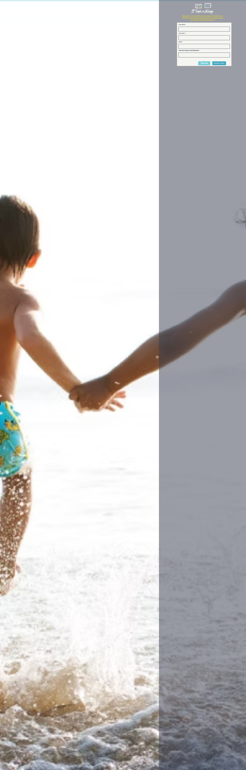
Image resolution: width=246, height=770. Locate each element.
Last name (182, 33)
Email (180, 41)
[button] (219, 63)
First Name (182, 24)
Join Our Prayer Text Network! (189, 50)
